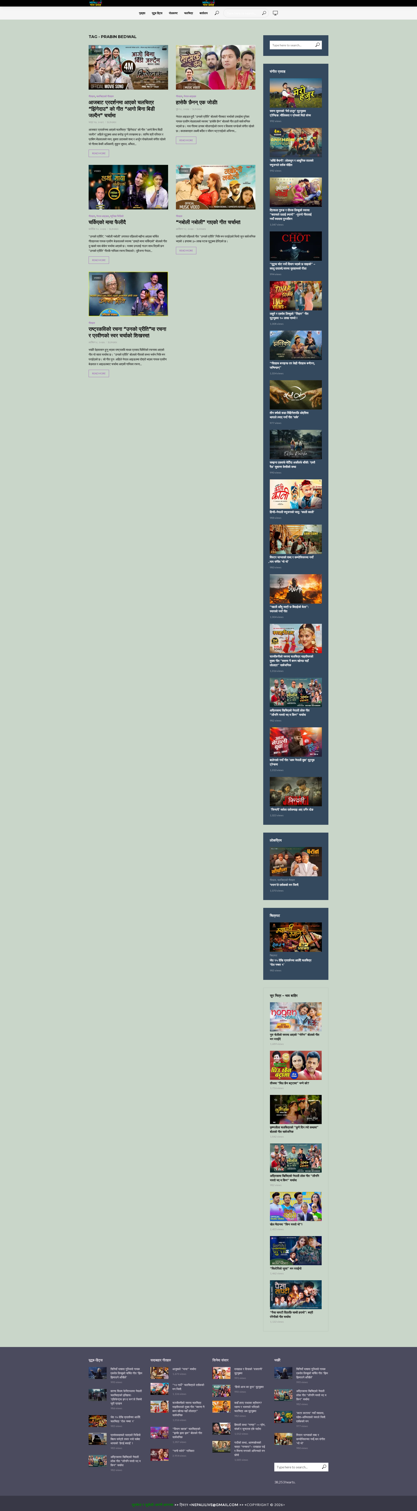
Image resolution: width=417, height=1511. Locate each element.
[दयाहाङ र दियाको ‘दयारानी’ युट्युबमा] (221, 1373)
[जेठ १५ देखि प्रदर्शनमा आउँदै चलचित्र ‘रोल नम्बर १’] (296, 937)
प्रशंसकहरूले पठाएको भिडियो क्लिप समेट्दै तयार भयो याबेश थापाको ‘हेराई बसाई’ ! (126, 1439)
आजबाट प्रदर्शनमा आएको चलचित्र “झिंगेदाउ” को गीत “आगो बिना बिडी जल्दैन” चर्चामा (122, 109)
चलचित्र (188, 13)
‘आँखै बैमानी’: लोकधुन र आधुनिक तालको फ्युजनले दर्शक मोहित (291, 163)
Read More (99, 153)
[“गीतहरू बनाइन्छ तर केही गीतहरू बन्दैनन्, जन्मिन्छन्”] (296, 345)
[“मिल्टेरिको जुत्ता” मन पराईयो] (296, 1250)
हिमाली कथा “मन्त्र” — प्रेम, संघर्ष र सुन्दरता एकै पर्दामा (249, 1427)
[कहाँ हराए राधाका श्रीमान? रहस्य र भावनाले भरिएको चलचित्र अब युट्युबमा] (221, 1407)
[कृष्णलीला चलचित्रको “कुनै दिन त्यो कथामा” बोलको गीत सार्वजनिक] (296, 1109)
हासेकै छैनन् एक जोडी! (197, 102)
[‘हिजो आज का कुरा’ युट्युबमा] (221, 1391)
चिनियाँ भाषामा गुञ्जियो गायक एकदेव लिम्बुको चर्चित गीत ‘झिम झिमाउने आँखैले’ (126, 1373)
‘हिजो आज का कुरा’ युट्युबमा (249, 1387)
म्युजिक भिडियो (117, 216)
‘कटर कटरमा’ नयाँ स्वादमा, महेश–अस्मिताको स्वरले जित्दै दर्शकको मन (310, 1417)
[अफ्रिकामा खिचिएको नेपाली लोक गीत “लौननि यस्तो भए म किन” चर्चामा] (296, 692)
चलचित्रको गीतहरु (105, 96)
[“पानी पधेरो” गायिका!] (160, 1455)
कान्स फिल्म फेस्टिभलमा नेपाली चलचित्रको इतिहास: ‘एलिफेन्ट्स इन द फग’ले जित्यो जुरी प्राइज (126, 1397)
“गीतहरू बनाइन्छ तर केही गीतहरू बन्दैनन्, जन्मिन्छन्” (292, 365)
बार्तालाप (204, 13)
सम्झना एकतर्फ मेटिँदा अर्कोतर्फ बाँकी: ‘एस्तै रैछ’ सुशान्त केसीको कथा (292, 464)
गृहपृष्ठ (142, 13)
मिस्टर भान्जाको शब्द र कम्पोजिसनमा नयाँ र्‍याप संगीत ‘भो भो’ (291, 559)
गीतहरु (92, 96)
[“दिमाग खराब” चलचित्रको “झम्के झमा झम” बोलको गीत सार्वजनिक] (160, 1433)
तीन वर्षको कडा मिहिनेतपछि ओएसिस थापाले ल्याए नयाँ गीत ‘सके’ (289, 415)
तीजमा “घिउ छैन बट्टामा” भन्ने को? (289, 1083)
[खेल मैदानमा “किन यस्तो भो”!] (296, 1206)
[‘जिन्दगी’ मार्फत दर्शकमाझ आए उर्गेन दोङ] (296, 791)
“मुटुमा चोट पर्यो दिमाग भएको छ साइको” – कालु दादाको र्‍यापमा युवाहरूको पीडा (292, 266)
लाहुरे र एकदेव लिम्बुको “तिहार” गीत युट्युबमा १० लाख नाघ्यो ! (289, 316)
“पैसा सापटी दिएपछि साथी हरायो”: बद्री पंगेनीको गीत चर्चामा (291, 1314)
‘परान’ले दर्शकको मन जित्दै (284, 885)
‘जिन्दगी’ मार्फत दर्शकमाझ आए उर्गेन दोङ (291, 810)
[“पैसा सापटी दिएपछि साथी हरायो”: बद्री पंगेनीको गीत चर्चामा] (296, 1294)
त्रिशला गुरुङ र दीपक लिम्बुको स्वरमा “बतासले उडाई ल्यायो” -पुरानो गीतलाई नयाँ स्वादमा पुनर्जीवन (291, 214)
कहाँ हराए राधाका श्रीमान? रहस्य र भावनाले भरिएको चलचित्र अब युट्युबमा (248, 1407)
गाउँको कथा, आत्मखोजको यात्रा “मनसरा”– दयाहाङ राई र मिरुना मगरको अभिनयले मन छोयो (249, 1449)
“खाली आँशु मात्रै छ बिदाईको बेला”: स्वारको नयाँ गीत (289, 609)
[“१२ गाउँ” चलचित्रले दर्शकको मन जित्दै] (160, 1389)
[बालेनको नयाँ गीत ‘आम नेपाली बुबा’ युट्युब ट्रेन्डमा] (296, 742)
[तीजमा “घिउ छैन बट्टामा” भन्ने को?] (296, 1065)
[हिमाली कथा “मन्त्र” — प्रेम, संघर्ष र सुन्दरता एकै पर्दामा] (221, 1429)
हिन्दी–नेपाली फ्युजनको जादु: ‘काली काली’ (292, 512)
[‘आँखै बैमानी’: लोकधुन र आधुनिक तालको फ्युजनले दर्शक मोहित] (296, 142)
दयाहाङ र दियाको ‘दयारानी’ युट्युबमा (248, 1371)
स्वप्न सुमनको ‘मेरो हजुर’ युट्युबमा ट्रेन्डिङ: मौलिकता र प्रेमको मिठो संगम (290, 113)
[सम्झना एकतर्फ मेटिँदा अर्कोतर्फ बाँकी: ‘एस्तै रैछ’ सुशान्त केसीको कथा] (296, 444)
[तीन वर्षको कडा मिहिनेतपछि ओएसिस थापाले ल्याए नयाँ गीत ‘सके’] (296, 395)
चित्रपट (273, 955)
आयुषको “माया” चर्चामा (184, 1369)
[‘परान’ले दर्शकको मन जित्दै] (296, 861)
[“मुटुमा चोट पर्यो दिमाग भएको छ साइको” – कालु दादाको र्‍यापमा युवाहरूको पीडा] (296, 246)
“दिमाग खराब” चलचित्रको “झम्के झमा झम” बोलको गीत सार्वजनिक (187, 1433)
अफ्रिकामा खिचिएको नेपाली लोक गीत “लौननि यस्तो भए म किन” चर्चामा (289, 712)
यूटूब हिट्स (157, 13)
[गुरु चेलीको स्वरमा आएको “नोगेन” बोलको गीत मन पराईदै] (296, 1016)
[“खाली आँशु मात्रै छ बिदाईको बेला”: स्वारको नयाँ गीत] (296, 589)
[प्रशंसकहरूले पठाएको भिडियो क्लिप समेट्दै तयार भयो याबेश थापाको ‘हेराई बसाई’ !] (98, 1439)
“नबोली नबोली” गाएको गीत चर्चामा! (208, 222)
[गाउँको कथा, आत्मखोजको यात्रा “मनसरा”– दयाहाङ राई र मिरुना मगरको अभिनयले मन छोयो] (221, 1446)
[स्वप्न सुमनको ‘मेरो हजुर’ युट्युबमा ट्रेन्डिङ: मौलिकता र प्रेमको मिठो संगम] (296, 93)
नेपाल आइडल (190, 96)
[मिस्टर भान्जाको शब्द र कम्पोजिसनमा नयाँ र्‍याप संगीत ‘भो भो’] (296, 539)
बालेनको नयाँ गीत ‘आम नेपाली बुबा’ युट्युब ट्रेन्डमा (292, 762)
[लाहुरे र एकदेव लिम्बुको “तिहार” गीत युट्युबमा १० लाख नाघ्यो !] (296, 295)
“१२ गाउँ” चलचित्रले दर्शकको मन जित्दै (188, 1387)
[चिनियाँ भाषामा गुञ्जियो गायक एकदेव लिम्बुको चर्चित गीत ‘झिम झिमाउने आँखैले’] (98, 1373)
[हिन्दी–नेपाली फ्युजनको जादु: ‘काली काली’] (296, 494)
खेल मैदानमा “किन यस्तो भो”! (286, 1224)
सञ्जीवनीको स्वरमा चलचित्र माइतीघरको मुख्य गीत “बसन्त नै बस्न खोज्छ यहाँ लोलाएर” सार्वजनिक (291, 660)
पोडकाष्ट (173, 13)
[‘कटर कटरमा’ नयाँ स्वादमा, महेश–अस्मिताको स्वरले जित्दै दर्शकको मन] (283, 1417)
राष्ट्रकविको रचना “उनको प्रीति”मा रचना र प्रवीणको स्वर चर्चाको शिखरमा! (127, 332)
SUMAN (111, 122)
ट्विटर (184, 1505)
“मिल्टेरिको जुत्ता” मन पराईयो (285, 1268)
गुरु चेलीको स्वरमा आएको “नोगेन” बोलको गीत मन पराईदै (294, 1037)
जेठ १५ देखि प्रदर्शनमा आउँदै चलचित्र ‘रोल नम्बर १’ (290, 962)
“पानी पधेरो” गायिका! (183, 1450)
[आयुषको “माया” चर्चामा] (160, 1373)
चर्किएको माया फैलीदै (107, 222)
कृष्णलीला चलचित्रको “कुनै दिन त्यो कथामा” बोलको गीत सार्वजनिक (294, 1129)
